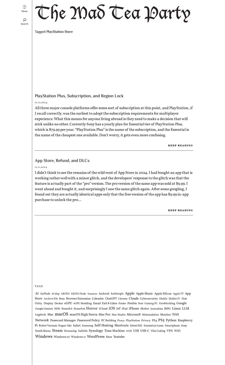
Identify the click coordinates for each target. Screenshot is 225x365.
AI (37, 293)
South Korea (43, 331)
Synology (96, 331)
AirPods (45, 294)
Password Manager (63, 320)
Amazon (92, 294)
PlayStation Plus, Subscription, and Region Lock (79, 96)
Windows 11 (78, 337)
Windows (43, 337)
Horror (92, 308)
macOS (61, 314)
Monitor (165, 315)
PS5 (161, 320)
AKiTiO (65, 294)
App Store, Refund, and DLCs (62, 161)
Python (171, 320)
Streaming (70, 331)
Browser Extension (78, 299)
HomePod (79, 309)
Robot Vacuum (48, 326)
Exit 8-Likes (109, 304)
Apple (129, 293)
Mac (50, 315)
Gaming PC (151, 304)
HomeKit (66, 309)
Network (42, 320)
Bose (62, 299)
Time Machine (114, 331)
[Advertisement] (114, 63)
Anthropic (117, 294)
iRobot (144, 309)
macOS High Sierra (83, 314)
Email (97, 304)
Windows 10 (62, 337)
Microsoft (134, 315)
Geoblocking (167, 304)
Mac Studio (119, 315)
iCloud (103, 309)
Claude (134, 298)
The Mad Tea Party (114, 13)
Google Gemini (44, 309)
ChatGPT (111, 299)
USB (136, 331)
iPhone (134, 308)
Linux (176, 308)
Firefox (132, 304)
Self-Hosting (104, 325)
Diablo (163, 299)
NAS (175, 314)
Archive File (51, 299)
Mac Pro (104, 315)
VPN (170, 331)
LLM (185, 308)
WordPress (96, 336)
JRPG (167, 309)
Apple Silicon (163, 294)
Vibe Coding (158, 331)
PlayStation (133, 321)
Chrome (122, 299)
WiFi (177, 331)
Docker (58, 304)
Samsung (87, 326)
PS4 (154, 321)
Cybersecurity (149, 299)
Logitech (40, 315)
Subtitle (83, 331)
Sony (184, 326)
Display (48, 304)
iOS (112, 308)
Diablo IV (174, 299)
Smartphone (172, 326)
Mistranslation (150, 315)
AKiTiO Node (78, 294)
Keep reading (180, 145)
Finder (122, 304)
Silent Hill (136, 326)
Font (140, 304)
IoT (118, 309)
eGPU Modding (82, 304)
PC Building (108, 321)
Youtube (119, 337)
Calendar (98, 299)
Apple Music (144, 294)
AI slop (56, 294)
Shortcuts (121, 325)
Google (181, 303)
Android (104, 294)
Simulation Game (153, 326)
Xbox (109, 337)
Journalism (156, 309)
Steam (57, 331)
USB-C (144, 331)
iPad (124, 309)
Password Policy (88, 320)
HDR (57, 309)
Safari (77, 326)
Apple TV (178, 294)
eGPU (68, 303)
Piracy (121, 321)
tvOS (129, 331)
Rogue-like (65, 326)
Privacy (145, 321)
